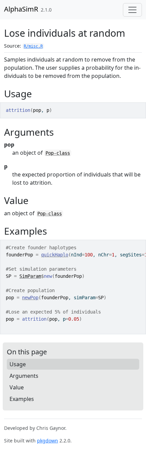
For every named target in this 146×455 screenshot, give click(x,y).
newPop (30, 297)
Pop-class (57, 153)
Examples (22, 399)
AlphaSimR (21, 9)
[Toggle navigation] (132, 10)
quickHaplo (54, 254)
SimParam (30, 276)
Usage (18, 364)
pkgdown (47, 440)
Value (17, 387)
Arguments (24, 376)
